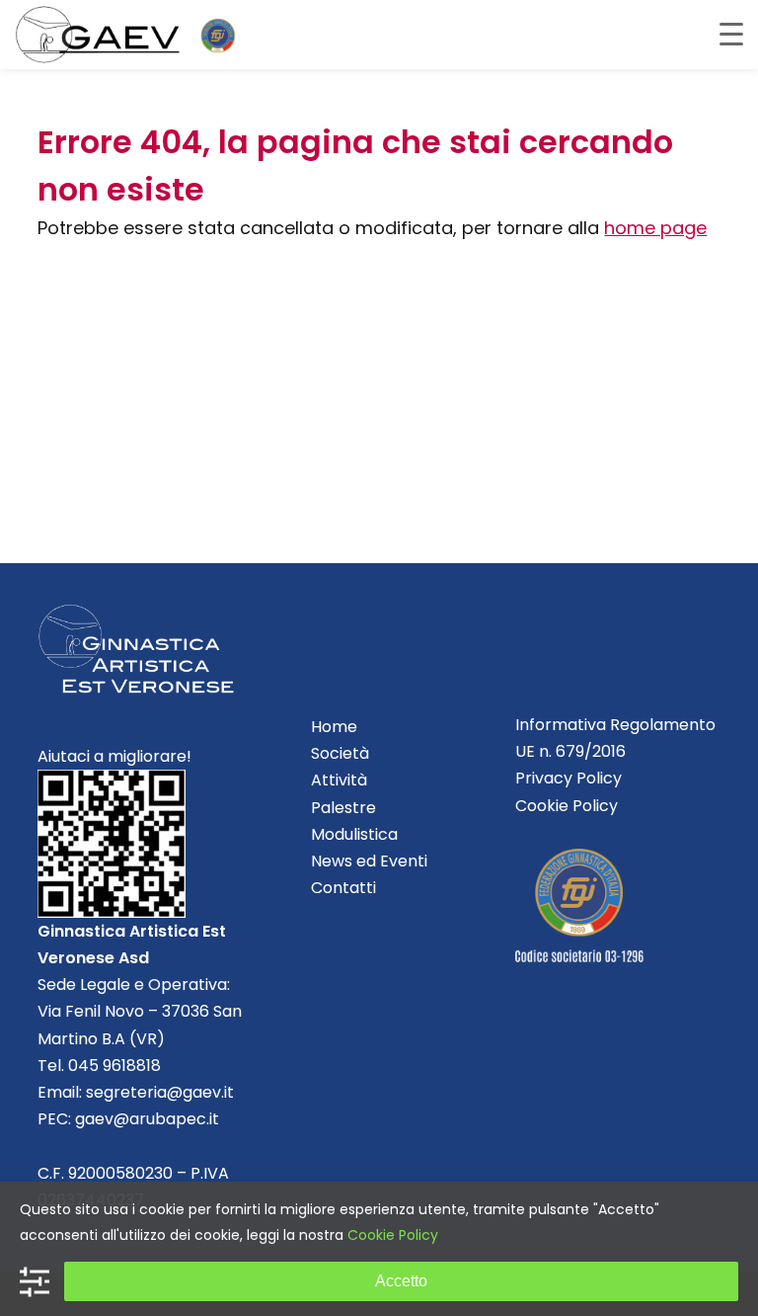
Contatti (343, 887)
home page (655, 227)
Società (340, 753)
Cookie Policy (566, 805)
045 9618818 (114, 1065)
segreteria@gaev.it (160, 1092)
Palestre (343, 807)
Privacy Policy (568, 778)
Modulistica (354, 834)
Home (334, 726)
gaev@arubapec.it (147, 1119)
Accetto (401, 1281)
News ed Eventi (369, 861)
